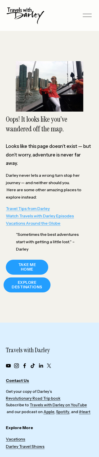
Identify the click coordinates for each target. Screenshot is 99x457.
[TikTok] (32, 365)
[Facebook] (24, 365)
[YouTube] (8, 365)
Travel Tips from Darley (28, 208)
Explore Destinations (27, 284)
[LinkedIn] (40, 365)
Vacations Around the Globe (33, 223)
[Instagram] (16, 365)
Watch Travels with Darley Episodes (40, 215)
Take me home (27, 267)
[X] (49, 365)
